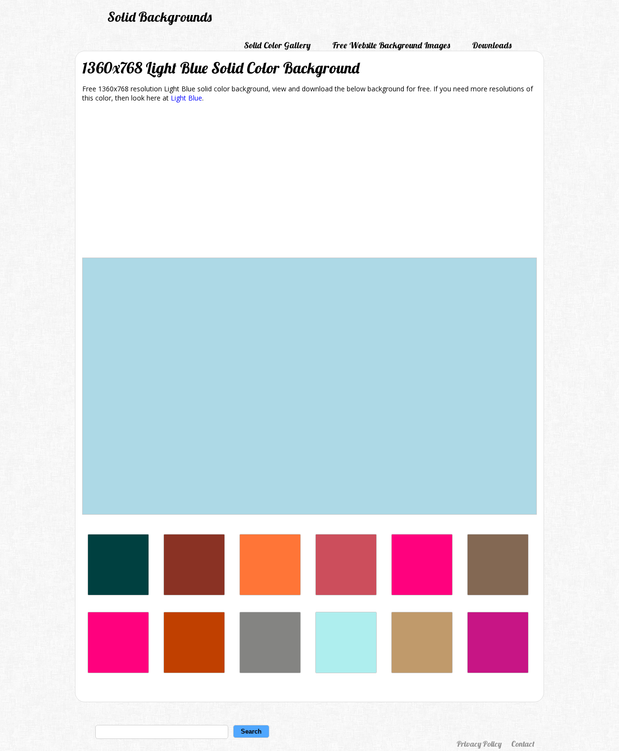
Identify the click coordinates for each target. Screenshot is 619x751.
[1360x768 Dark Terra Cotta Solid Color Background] (346, 592)
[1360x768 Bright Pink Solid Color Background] (422, 592)
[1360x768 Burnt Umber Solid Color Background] (194, 592)
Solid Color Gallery (277, 45)
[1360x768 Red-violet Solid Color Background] (498, 670)
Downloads (492, 45)
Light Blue (186, 97)
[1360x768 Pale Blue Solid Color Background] (346, 670)
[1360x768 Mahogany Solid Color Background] (194, 670)
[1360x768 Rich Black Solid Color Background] (118, 592)
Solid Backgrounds (159, 16)
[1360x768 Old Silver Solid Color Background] (270, 670)
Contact (522, 744)
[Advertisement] (309, 181)
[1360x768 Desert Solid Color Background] (422, 670)
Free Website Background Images (391, 45)
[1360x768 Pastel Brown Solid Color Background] (498, 592)
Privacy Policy (479, 744)
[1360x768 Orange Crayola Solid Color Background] (270, 592)
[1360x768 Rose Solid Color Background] (118, 670)
